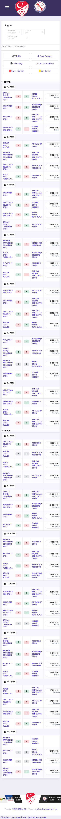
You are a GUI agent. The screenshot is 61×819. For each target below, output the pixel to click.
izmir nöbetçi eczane (37, 817)
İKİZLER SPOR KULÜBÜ (35, 129)
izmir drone (20, 817)
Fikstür (18, 56)
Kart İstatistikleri (46, 63)
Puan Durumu (46, 56)
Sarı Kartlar (46, 71)
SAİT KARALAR (19, 809)
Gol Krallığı (18, 63)
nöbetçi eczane (7, 817)
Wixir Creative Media (47, 809)
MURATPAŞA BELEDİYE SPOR (37, 107)
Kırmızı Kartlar (17, 71)
